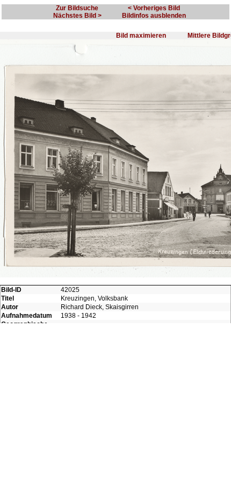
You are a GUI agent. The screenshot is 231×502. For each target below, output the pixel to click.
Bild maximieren (141, 35)
